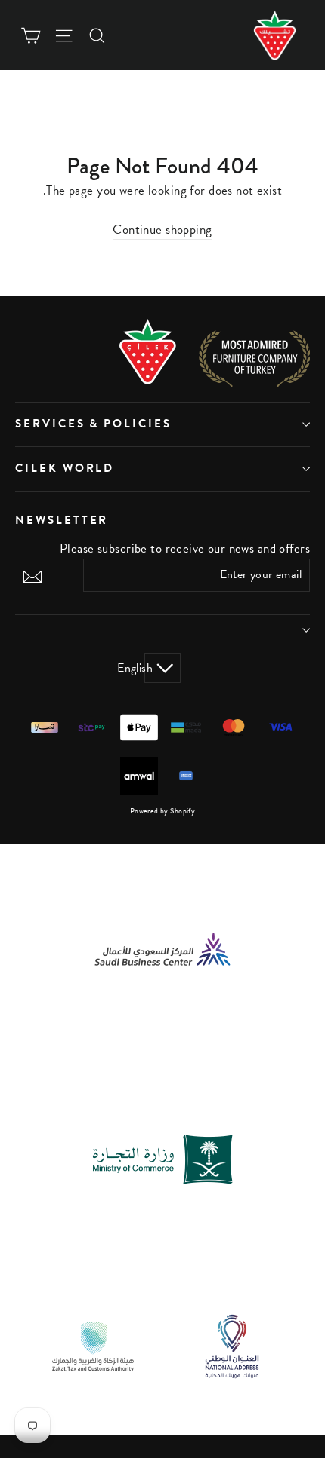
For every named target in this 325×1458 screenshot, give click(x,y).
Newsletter (61, 520)
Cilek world (64, 468)
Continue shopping (162, 229)
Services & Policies (93, 423)
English (148, 668)
